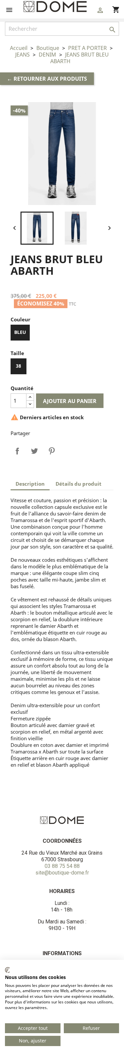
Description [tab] (30, 483)
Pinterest (51, 451)
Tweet (34, 451)
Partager (17, 451)
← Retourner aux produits (47, 78)
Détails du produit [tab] (79, 483)
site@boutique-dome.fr (62, 873)
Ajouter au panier (70, 401)
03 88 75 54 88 (62, 866)
